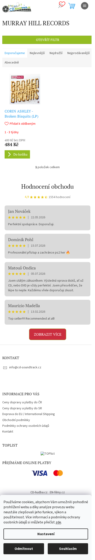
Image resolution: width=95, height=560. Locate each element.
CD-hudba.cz (39, 492)
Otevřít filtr (47, 40)
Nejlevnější (37, 53)
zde (58, 522)
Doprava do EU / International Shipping (28, 414)
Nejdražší (56, 53)
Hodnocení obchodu (47, 186)
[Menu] (84, 5)
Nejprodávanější (78, 53)
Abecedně (12, 62)
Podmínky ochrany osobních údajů (25, 426)
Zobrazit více (47, 334)
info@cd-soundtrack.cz (25, 367)
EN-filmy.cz (57, 492)
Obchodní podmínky (16, 420)
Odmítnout (24, 548)
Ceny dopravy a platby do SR (22, 408)
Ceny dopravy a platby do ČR (22, 402)
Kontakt (7, 431)
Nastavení (45, 534)
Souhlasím (68, 548)
